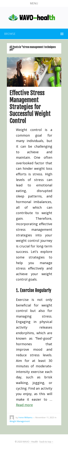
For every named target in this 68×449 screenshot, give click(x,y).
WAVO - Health (30, 441)
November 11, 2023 (44, 417)
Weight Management (20, 421)
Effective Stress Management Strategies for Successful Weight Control (30, 106)
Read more (24, 405)
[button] (34, 3)
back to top (46, 441)
